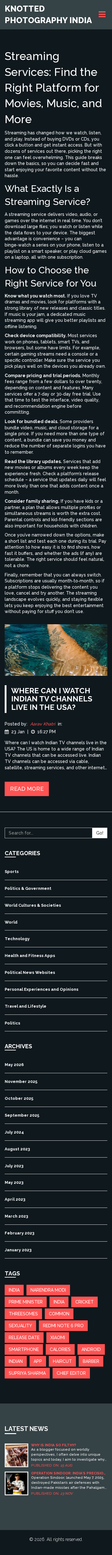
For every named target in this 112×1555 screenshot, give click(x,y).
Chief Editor (71, 1373)
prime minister (26, 1301)
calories (60, 1349)
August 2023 (17, 1149)
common (59, 1313)
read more (27, 788)
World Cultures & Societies (33, 905)
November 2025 (21, 1081)
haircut (62, 1361)
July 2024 (14, 1132)
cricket (84, 1301)
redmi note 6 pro (63, 1325)
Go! (99, 832)
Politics (12, 1023)
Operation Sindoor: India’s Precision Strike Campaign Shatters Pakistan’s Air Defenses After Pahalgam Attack (68, 1473)
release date (24, 1337)
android (91, 1349)
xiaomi (57, 1337)
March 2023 (16, 1216)
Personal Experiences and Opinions (41, 989)
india (14, 1290)
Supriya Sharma (27, 1373)
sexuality (20, 1325)
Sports (12, 871)
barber (91, 1361)
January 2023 (18, 1250)
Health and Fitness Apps (30, 955)
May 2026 (14, 1064)
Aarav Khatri (42, 723)
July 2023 (14, 1166)
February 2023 (19, 1233)
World (11, 922)
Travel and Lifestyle (25, 1006)
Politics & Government (28, 888)
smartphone (24, 1349)
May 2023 (14, 1182)
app (38, 1361)
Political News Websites (30, 972)
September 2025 (22, 1115)
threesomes (23, 1313)
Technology (17, 938)
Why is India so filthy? (53, 1445)
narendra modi (48, 1290)
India (59, 1301)
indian (16, 1361)
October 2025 (19, 1098)
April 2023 (15, 1199)
